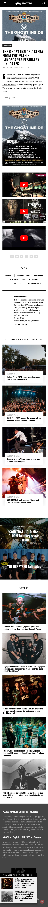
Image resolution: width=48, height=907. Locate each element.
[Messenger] (17, 256)
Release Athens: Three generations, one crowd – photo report (23, 460)
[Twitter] (21, 256)
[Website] (26, 324)
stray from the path (15, 283)
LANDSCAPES (9, 84)
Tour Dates (7, 46)
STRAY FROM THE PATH (27, 81)
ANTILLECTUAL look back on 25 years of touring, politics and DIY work (23, 501)
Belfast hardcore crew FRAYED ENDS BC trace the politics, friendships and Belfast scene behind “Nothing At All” (24, 883)
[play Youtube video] (24, 185)
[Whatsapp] (26, 256)
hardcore (9, 275)
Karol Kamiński (20, 296)
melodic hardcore (18, 279)
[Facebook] (12, 256)
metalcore (33, 279)
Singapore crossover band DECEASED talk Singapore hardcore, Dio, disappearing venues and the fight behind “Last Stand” (23, 668)
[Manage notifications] (42, 902)
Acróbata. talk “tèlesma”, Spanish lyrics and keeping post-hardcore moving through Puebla (21, 627)
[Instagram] (22, 324)
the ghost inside (34, 283)
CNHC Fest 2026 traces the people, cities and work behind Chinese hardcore (24, 419)
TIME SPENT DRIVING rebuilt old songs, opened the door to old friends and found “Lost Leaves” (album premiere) (23, 753)
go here (12, 97)
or (20, 837)
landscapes (38, 275)
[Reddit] (31, 256)
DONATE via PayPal (10, 837)
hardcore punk (23, 275)
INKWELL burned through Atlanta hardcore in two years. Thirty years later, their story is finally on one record (24, 895)
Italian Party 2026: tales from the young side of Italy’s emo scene (23, 378)
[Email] (36, 256)
